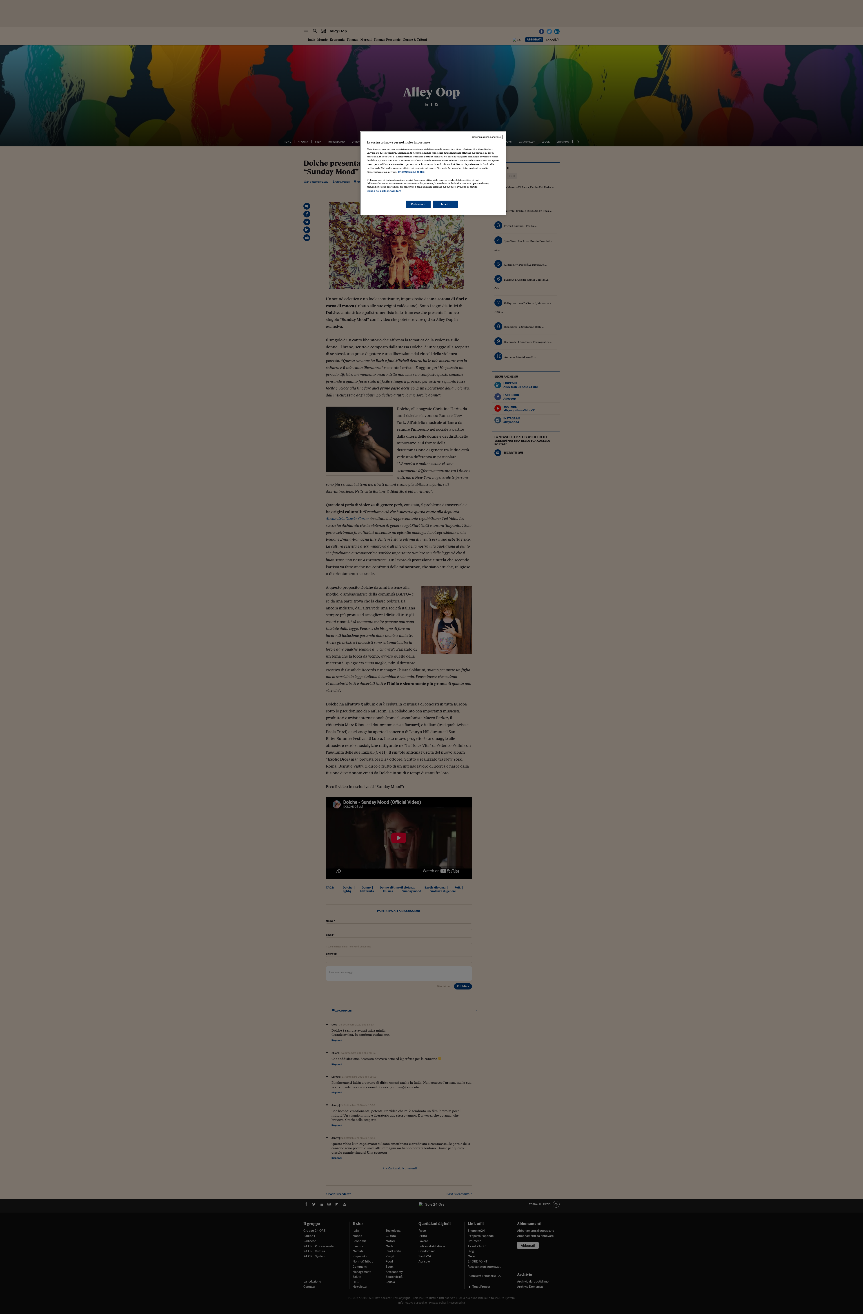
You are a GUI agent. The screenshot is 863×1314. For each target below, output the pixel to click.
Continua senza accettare (486, 137)
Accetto (445, 204)
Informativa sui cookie (411, 171)
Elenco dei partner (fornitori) (384, 191)
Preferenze (418, 204)
